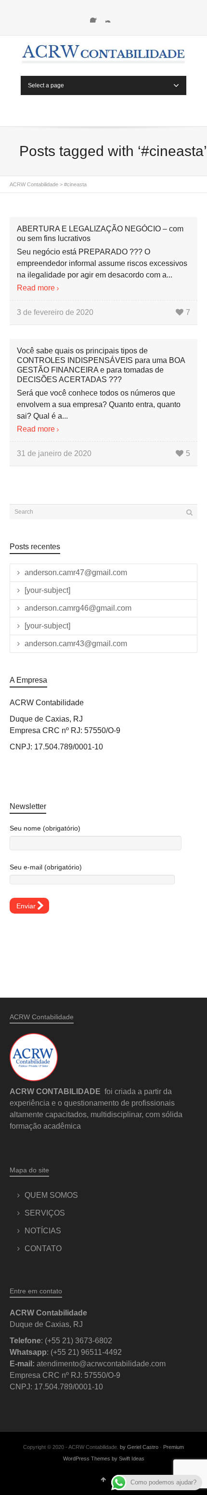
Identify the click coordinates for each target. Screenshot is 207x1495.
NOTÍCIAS (43, 1231)
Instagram (111, 17)
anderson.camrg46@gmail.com (78, 608)
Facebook (96, 17)
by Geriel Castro (139, 1447)
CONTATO (43, 1248)
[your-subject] (47, 590)
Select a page (46, 85)
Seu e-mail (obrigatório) (46, 867)
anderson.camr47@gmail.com (76, 572)
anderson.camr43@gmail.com (76, 643)
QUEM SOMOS (51, 1195)
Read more (36, 288)
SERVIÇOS (45, 1213)
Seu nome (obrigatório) (45, 828)
